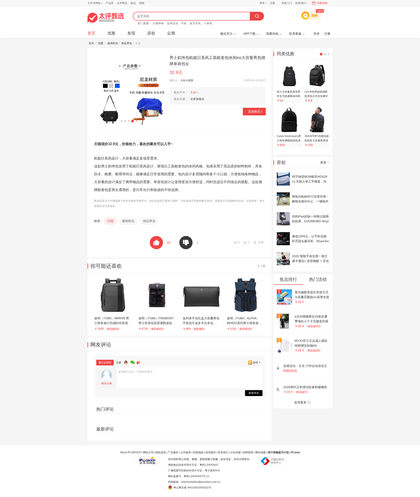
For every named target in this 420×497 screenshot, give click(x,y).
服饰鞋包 (112, 43)
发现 (131, 33)
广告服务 (173, 452)
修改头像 (106, 383)
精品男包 (126, 43)
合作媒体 (185, 452)
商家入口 (287, 3)
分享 (261, 242)
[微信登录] (133, 361)
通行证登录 (105, 362)
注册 (272, 3)
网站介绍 (148, 452)
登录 (262, 3)
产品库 (110, 3)
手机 (184, 23)
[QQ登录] (127, 361)
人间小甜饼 (186, 80)
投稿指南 (198, 452)
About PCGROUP (130, 452)
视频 (141, 3)
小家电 (208, 23)
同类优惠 (285, 53)
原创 (151, 33)
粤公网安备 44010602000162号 (192, 487)
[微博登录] (139, 361)
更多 (324, 162)
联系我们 (223, 452)
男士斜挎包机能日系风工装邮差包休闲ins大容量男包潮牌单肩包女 (217, 61)
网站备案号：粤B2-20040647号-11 (188, 476)
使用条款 (210, 452)
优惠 (111, 33)
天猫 (193, 92)
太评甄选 (122, 3)
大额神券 (158, 23)
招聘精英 (248, 452)
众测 (171, 33)
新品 (133, 3)
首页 (91, 33)
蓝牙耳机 (195, 23)
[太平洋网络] (148, 459)
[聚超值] (106, 18)
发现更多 (300, 402)
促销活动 (172, 23)
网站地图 (260, 452)
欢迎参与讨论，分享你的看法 (135, 371)
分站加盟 (235, 452)
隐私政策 (161, 452)
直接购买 (254, 111)
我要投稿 (322, 3)
